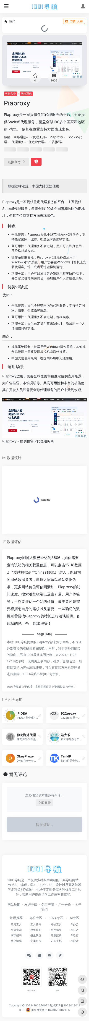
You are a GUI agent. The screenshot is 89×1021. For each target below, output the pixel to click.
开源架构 (56, 935)
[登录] (83, 6)
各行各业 (10, 93)
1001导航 (47, 1005)
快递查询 (16, 930)
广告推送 (55, 142)
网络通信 (26, 93)
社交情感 (16, 941)
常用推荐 (16, 918)
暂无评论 (18, 774)
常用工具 (16, 924)
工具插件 (35, 924)
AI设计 (75, 941)
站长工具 (56, 924)
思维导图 (35, 930)
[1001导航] (44, 6)
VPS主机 (56, 941)
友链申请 (30, 904)
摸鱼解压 (35, 935)
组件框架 (56, 930)
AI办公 (75, 924)
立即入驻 (76, 21)
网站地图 (14, 904)
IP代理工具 (37, 137)
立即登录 (44, 803)
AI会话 (75, 930)
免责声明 (47, 904)
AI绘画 (75, 935)
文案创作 (35, 941)
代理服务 (17, 142)
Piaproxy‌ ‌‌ (57, 137)
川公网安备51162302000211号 (50, 1010)
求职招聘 (16, 935)
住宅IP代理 (36, 142)
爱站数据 (20, 572)
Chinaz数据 (44, 572)
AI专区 (74, 918)
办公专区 (35, 918)
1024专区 (56, 918)
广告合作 (64, 904)
